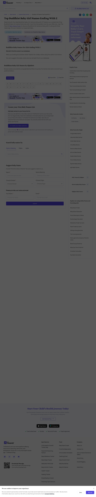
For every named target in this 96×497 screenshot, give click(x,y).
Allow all (90, 492)
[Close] (93, 488)
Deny (80, 492)
